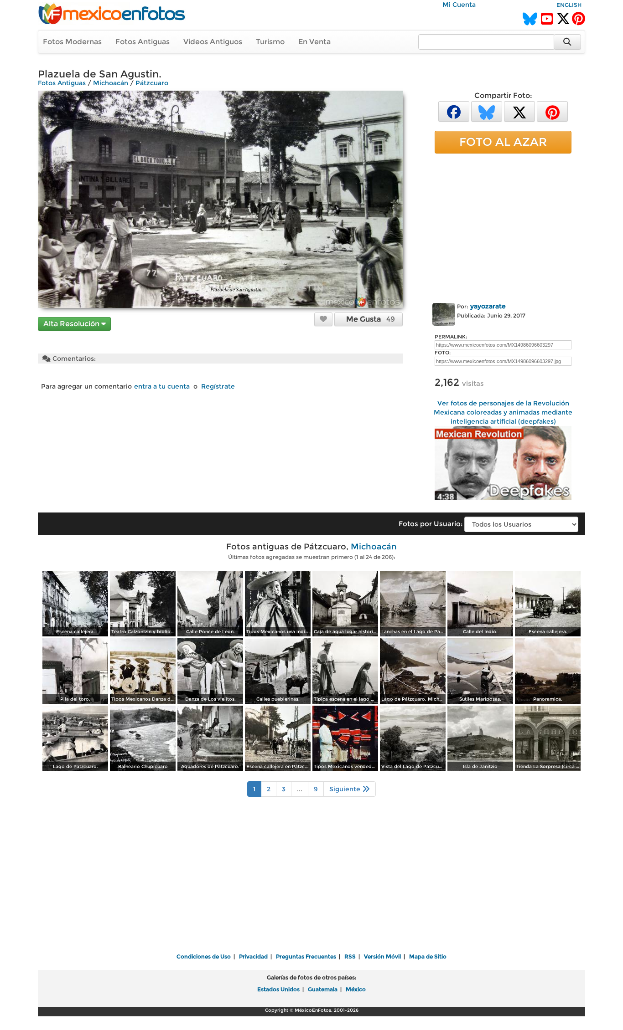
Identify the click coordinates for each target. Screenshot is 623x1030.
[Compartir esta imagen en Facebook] (453, 111)
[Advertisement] (503, 226)
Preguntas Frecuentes (306, 956)
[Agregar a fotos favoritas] (323, 319)
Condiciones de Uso (204, 956)
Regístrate (218, 386)
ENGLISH (568, 4)
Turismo (270, 41)
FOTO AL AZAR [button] (503, 142)
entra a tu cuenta (162, 386)
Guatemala (322, 989)
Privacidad (253, 956)
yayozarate (488, 306)
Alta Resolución (72, 323)
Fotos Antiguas (142, 41)
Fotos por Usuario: (430, 523)
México (356, 989)
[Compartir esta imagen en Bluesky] (486, 111)
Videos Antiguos (212, 41)
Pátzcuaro (151, 83)
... (299, 789)
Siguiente (345, 789)
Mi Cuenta (459, 4)
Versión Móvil (382, 956)
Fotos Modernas (72, 41)
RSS (350, 956)
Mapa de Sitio (427, 956)
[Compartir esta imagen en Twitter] (519, 111)
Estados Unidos (278, 989)
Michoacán (110, 83)
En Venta (314, 41)
